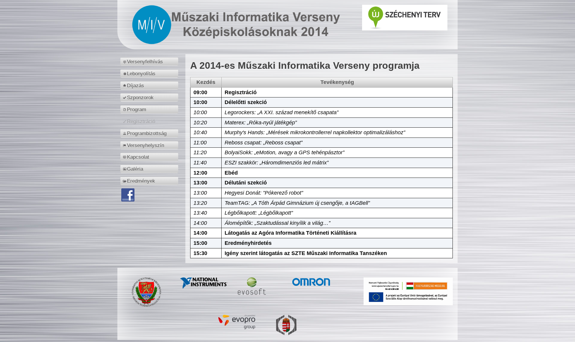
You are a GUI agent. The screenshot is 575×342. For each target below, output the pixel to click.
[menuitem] (150, 61)
